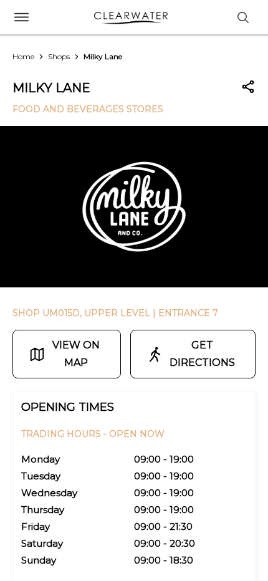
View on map (76, 353)
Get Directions (202, 353)
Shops (59, 56)
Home (23, 56)
